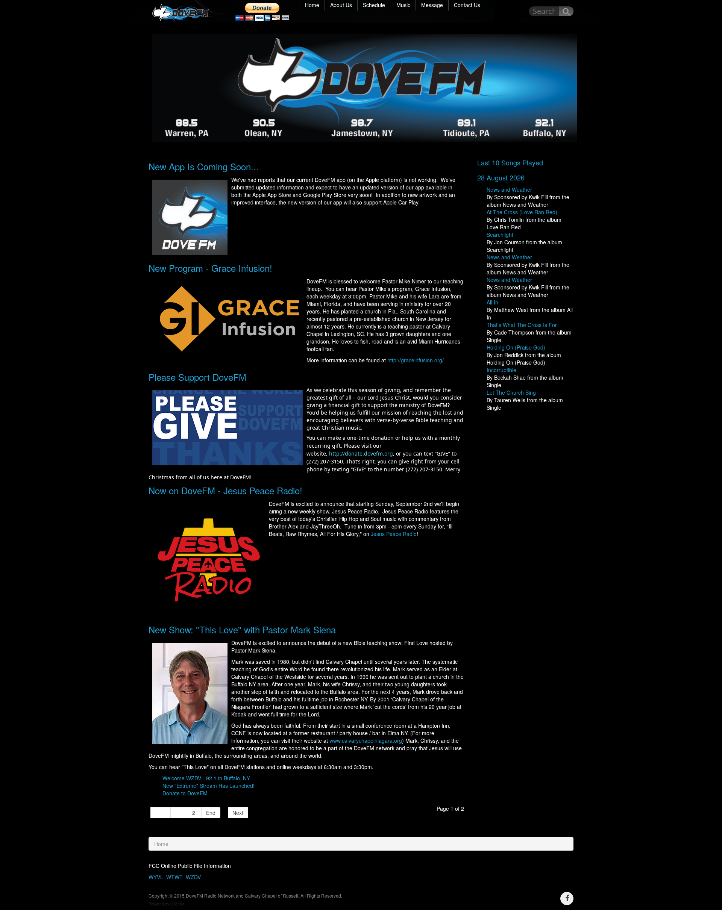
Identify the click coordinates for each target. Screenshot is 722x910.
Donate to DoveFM (185, 793)
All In (492, 302)
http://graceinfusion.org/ (415, 360)
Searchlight (500, 234)
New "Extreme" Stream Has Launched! (208, 785)
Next (237, 812)
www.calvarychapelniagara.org (365, 740)
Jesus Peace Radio (394, 534)
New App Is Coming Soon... (204, 166)
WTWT (174, 877)
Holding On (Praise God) (516, 347)
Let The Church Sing (511, 392)
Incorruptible (501, 370)
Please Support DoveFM (197, 376)
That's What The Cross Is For (522, 325)
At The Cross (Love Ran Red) (522, 212)
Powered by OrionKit (166, 904)
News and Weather (509, 189)
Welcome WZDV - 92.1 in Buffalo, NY (206, 778)
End (210, 812)
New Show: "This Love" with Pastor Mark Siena (242, 629)
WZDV (193, 877)
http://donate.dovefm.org (361, 453)
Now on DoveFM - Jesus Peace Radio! (225, 490)
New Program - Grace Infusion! (210, 267)
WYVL (156, 877)
